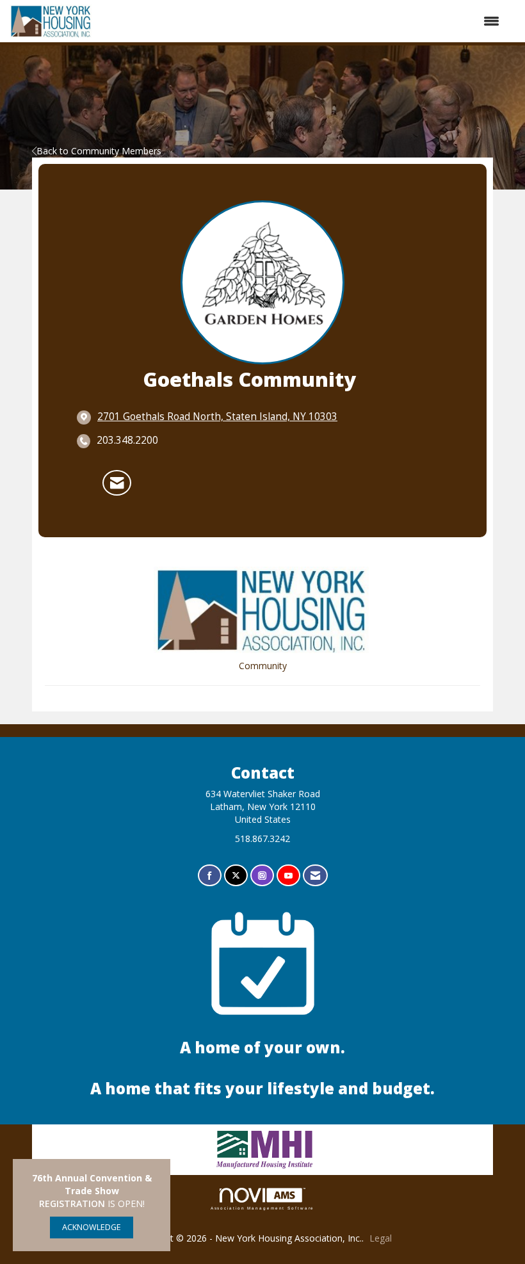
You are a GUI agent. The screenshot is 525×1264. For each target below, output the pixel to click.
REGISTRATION (72, 1203)
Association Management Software (263, 1208)
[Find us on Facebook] (210, 875)
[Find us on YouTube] (288, 875)
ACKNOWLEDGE (91, 1227)
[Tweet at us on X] (236, 875)
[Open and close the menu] (302, 21)
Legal (380, 1238)
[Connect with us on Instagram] (262, 875)
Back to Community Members (98, 151)
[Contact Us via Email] (315, 875)
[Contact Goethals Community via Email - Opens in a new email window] (116, 483)
